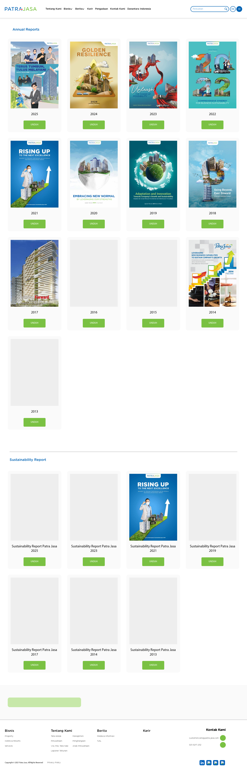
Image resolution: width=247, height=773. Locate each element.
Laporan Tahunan (59, 751)
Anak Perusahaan (81, 746)
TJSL (99, 741)
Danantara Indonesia (139, 9)
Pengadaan (101, 9)
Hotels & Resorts (12, 741)
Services (9, 746)
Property (9, 736)
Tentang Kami (53, 9)
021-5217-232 (195, 745)
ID (239, 9)
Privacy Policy (54, 763)
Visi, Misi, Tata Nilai (59, 746)
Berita (102, 730)
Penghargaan (79, 741)
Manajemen (78, 736)
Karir (90, 9)
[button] (226, 9)
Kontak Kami (117, 9)
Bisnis (67, 9)
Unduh (34, 125)
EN (233, 9)
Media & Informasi (105, 736)
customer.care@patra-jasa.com (204, 738)
